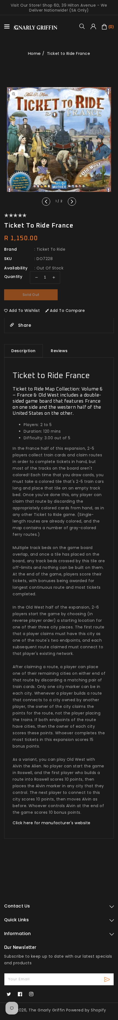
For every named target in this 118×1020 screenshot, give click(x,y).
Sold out (31, 294)
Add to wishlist (24, 310)
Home (34, 53)
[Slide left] (46, 201)
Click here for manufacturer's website (52, 823)
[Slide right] (72, 201)
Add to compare (67, 310)
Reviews (59, 351)
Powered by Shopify (86, 1010)
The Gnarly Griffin (47, 1010)
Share (24, 325)
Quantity (13, 276)
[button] (84, 26)
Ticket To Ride (50, 249)
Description (23, 351)
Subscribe (108, 979)
